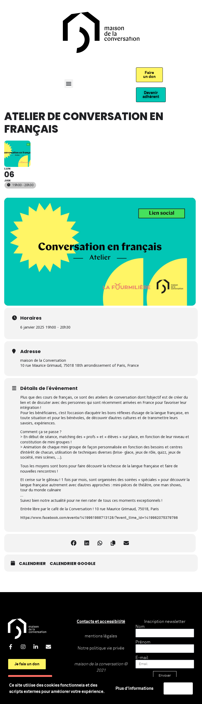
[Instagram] (23, 647)
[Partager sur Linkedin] (86, 543)
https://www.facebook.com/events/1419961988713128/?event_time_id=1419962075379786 (99, 518)
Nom (140, 626)
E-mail (141, 658)
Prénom (142, 642)
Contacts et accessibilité (101, 621)
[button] (68, 83)
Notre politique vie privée (101, 648)
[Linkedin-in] (35, 647)
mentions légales (101, 636)
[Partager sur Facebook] (73, 543)
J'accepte (178, 688)
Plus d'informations (134, 688)
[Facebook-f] (10, 647)
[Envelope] (48, 647)
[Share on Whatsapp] (100, 543)
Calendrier (32, 563)
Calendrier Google (72, 563)
